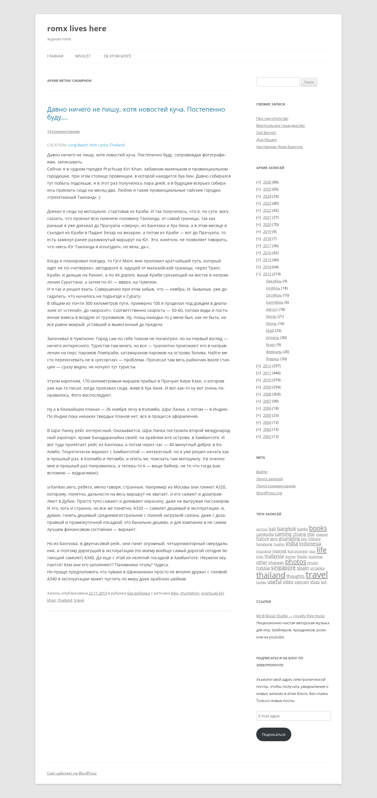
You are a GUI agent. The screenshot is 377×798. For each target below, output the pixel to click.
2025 (267, 189)
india (292, 543)
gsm (304, 539)
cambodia (265, 534)
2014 (267, 266)
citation (322, 534)
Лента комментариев (275, 486)
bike (174, 593)
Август (272, 309)
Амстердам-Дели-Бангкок (279, 146)
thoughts (296, 576)
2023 (267, 203)
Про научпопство (272, 118)
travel (79, 600)
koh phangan (298, 551)
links (259, 556)
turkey (261, 582)
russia (263, 567)
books (318, 528)
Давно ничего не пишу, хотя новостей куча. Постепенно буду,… (136, 113)
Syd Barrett (266, 132)
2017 (267, 245)
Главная (55, 56)
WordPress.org (269, 493)
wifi (324, 582)
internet (279, 551)
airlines (261, 529)
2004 (267, 422)
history (314, 538)
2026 (267, 182)
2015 (267, 259)
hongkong (264, 544)
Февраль (274, 351)
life (322, 549)
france (262, 538)
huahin (279, 544)
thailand (65, 600)
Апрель (273, 337)
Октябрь (274, 295)
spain (303, 567)
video (288, 582)
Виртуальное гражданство (280, 125)
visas (315, 582)
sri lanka (317, 568)
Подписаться (273, 734)
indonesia (310, 543)
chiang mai (304, 534)
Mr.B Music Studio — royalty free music (290, 615)
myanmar (315, 556)
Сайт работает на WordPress (72, 773)
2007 (267, 401)
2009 (267, 387)
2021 (267, 217)
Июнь (271, 323)
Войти (261, 471)
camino (283, 533)
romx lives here (76, 28)
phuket (312, 562)
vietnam (302, 582)
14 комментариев (63, 131)
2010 (267, 380)
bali (272, 529)
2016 (267, 252)
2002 (267, 436)
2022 (267, 210)
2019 (267, 231)
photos (295, 561)
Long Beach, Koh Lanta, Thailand (96, 145)
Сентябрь (275, 302)
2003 (267, 429)
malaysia (274, 555)
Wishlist (83, 56)
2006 (267, 408)
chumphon (189, 593)
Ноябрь (273, 288)
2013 (267, 274)
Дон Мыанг (266, 139)
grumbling (289, 538)
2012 (267, 365)
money (290, 556)
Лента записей (269, 478)
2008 (267, 394)
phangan (276, 562)
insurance (263, 551)
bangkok (286, 528)
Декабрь (274, 281)
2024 (267, 196)
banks (302, 529)
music (302, 556)
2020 (267, 224)
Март (271, 344)
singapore (283, 567)
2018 (267, 238)
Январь (273, 358)
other (261, 562)
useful (274, 581)
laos (312, 551)
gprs (274, 538)
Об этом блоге (117, 56)
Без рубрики (138, 593)
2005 (267, 415)
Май (270, 330)
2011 (267, 372)
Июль (271, 316)
